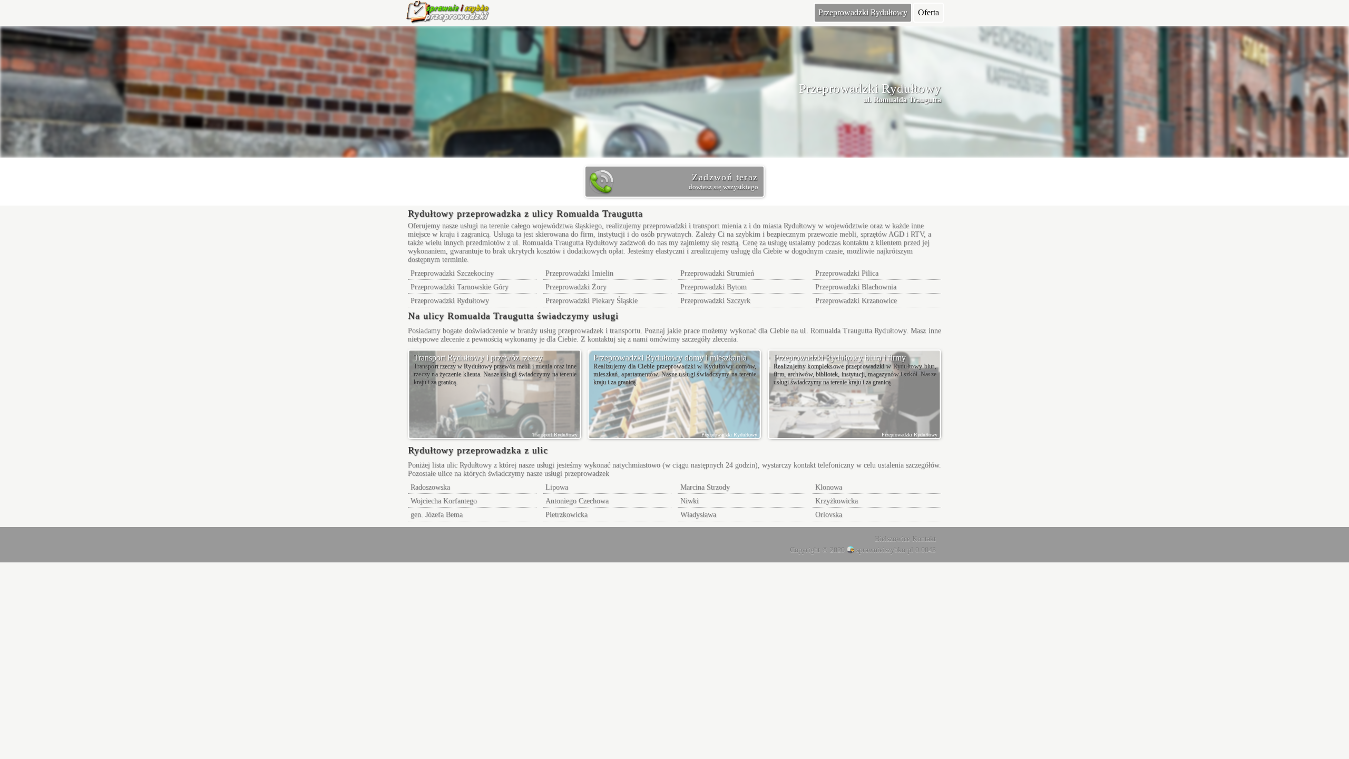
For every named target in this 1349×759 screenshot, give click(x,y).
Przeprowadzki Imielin (579, 273)
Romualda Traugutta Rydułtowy (570, 243)
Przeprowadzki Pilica (846, 273)
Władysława (698, 515)
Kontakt (924, 539)
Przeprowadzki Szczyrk (715, 301)
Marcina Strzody (705, 487)
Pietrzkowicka (566, 515)
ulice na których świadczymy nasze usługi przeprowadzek (523, 474)
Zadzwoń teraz (723, 181)
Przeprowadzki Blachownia (855, 287)
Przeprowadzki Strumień (717, 273)
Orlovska (828, 515)
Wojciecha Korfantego (443, 501)
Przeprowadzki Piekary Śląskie (591, 301)
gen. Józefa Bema (436, 515)
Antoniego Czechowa (577, 501)
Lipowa (556, 487)
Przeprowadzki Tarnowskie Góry (459, 287)
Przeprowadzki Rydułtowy (862, 12)
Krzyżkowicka (836, 501)
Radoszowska (430, 487)
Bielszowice (892, 539)
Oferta (928, 12)
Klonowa (828, 487)
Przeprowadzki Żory (576, 287)
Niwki (689, 501)
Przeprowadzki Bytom (713, 287)
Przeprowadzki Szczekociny (452, 273)
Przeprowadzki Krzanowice (856, 301)
